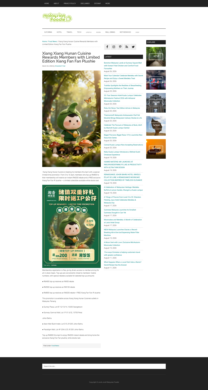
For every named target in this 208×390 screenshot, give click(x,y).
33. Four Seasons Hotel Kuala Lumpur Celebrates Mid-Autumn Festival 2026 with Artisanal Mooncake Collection (122, 98)
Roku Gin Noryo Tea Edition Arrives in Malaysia (122, 108)
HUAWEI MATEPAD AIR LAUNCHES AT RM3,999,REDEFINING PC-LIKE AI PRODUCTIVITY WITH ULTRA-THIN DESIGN (123, 164)
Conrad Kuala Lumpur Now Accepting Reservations (123, 145)
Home (44, 41)
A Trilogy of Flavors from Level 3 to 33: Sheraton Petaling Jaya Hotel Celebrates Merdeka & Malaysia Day (122, 200)
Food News (52, 41)
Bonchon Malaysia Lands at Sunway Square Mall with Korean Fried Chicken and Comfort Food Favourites (123, 66)
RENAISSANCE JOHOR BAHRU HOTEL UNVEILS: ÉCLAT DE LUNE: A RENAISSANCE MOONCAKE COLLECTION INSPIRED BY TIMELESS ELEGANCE (123, 177)
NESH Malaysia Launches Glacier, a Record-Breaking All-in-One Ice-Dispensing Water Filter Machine (121, 232)
